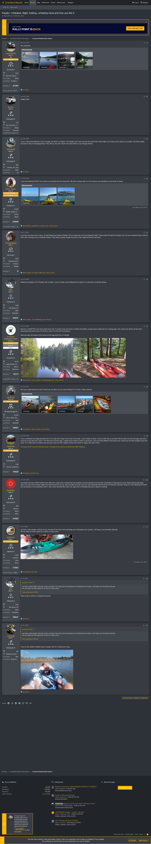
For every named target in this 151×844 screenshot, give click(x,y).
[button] (66, 2)
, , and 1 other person (40, 226)
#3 (147, 139)
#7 (147, 326)
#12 (147, 578)
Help (136, 834)
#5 (147, 232)
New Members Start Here (63, 790)
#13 (147, 625)
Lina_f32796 (46, 794)
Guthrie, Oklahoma (12, 467)
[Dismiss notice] (146, 22)
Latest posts (58, 782)
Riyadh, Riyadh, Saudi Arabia (15, 212)
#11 (147, 527)
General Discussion (61, 799)
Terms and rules (119, 834)
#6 (147, 279)
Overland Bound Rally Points (64, 807)
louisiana (15, 558)
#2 (147, 96)
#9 (147, 436)
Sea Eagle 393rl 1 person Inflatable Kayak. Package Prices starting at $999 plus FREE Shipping (53, 447)
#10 (147, 480)
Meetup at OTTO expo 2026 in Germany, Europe (75, 803)
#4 (147, 178)
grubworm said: (27, 582)
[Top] (145, 834)
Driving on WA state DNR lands (65, 795)
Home (141, 834)
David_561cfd (8, 16)
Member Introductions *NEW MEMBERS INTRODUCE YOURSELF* (76, 786)
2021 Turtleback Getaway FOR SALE (66, 820)
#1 (147, 43)
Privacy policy (129, 834)
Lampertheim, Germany (13, 364)
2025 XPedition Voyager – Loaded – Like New (69, 812)
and (31, 473)
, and (37, 319)
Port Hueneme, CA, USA (14, 125)
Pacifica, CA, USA (12, 167)
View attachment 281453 (30, 592)
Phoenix (15, 508)
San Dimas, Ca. (13, 308)
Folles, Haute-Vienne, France (15, 417)
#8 (147, 387)
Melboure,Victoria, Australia (15, 654)
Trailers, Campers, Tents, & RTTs (65, 816)
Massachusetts (13, 261)
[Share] (144, 43)
